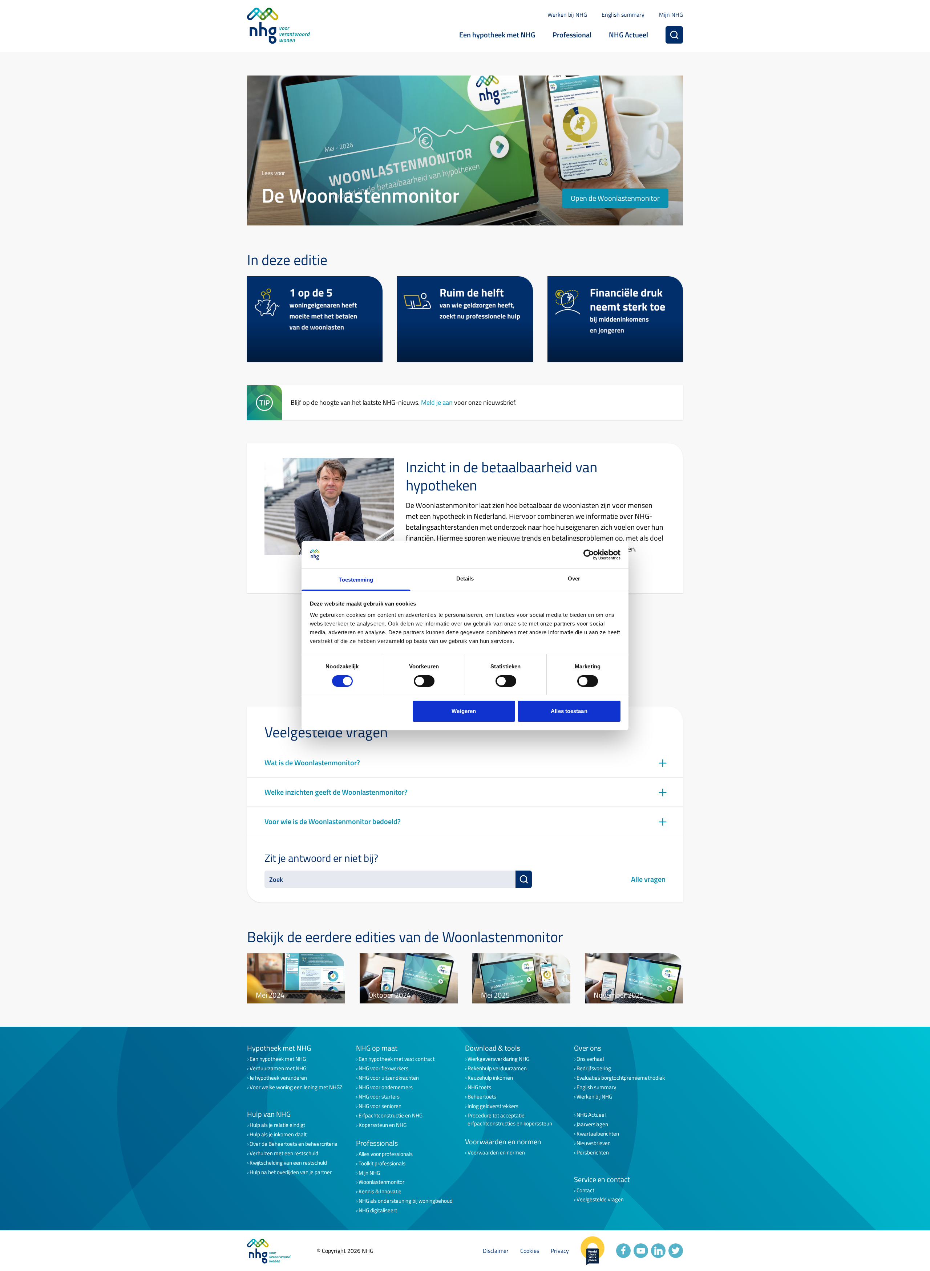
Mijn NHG (671, 14)
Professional (572, 34)
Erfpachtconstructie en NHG (390, 1116)
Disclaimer (496, 1250)
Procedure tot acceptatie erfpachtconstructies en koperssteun (510, 1120)
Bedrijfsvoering (594, 1068)
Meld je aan (437, 402)
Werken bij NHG (567, 14)
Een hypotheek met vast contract (396, 1059)
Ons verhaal (590, 1059)
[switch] (424, 681)
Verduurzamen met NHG (278, 1068)
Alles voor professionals (386, 1154)
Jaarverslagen (592, 1124)
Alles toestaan (569, 711)
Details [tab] (465, 578)
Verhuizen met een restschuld (284, 1153)
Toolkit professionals (382, 1164)
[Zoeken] (674, 35)
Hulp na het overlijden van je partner (291, 1172)
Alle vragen (648, 879)
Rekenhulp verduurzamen (497, 1068)
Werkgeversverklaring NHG (498, 1059)
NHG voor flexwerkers (383, 1068)
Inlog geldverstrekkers (493, 1106)
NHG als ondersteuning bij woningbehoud (406, 1201)
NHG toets (479, 1087)
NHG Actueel (628, 34)
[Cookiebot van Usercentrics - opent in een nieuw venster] (588, 554)
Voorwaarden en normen (496, 1153)
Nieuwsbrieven (594, 1143)
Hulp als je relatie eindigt (277, 1125)
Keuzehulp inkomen (490, 1078)
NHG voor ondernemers (386, 1087)
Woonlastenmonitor (381, 1182)
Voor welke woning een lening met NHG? (296, 1087)
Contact (585, 1190)
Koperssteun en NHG (383, 1125)
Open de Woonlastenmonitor (615, 198)
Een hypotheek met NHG (497, 34)
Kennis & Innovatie (380, 1191)
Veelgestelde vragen (600, 1199)
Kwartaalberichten (598, 1134)
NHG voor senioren (380, 1106)
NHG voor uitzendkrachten (389, 1078)
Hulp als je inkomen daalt (278, 1134)
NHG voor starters (379, 1097)
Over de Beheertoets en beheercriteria (293, 1144)
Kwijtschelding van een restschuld (288, 1163)
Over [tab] (574, 578)
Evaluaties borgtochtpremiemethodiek (621, 1078)
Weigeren (464, 711)
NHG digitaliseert (378, 1210)
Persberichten (593, 1153)
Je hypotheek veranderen (278, 1078)
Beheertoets (482, 1097)
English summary (623, 14)
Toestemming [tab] (356, 580)
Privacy (560, 1250)
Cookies (529, 1250)
